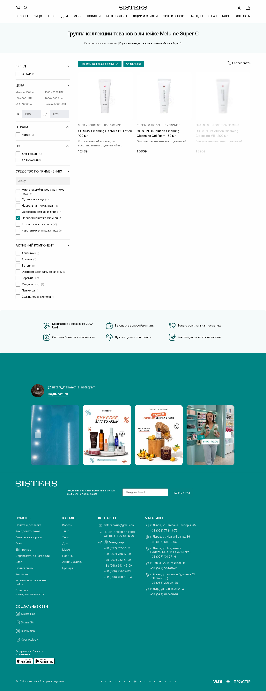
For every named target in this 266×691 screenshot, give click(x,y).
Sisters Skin (28, 622)
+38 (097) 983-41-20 (117, 559)
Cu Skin (82, 125)
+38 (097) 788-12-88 (117, 553)
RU (18, 8)
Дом (65, 543)
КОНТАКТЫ (242, 16)
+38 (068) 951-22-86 (117, 571)
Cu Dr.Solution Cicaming (105, 125)
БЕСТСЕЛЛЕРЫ (116, 16)
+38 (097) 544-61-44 (163, 568)
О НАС (212, 16)
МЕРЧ (77, 16)
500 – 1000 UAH (24, 104)
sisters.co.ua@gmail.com (119, 525)
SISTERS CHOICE (174, 16)
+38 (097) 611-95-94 (163, 542)
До (45, 114)
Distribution (28, 631)
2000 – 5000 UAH (54, 98)
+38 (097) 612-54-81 (117, 548)
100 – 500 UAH (24, 98)
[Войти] (238, 7)
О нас (19, 543)
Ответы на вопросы (29, 537)
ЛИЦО (37, 16)
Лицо (65, 531)
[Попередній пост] (38, 435)
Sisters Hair (28, 613)
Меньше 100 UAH (25, 92)
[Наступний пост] (228, 435)
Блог (19, 561)
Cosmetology (29, 639)
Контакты (22, 574)
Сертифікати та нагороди (33, 555)
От (17, 114)
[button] (100, 64)
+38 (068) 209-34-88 (164, 582)
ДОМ (64, 16)
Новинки (67, 555)
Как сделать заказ (28, 531)
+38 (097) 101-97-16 (163, 556)
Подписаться (58, 394)
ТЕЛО (51, 16)
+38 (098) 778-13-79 (163, 530)
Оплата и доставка (28, 525)
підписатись (182, 492)
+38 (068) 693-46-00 (118, 565)
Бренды (67, 568)
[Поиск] (25, 7)
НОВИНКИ (94, 16)
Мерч (66, 549)
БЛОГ (226, 16)
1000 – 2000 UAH (54, 92)
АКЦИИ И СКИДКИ (145, 16)
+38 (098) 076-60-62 (164, 594)
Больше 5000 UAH (55, 104)
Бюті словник (24, 568)
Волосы (67, 525)
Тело (65, 537)
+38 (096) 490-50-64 (118, 577)
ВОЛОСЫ (22, 16)
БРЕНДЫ (197, 16)
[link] (247, 7)
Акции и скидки (72, 561)
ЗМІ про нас (23, 549)
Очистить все (134, 63)
